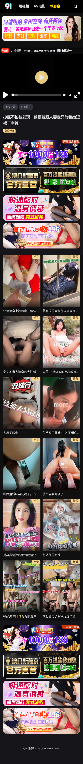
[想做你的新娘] (61, 525)
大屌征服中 (10, 433)
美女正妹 (10, 106)
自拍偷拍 (26, 106)
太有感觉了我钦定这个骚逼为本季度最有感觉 (61, 616)
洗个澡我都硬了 (53, 494)
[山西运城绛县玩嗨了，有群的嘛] (21, 464)
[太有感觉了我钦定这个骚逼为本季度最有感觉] (61, 586)
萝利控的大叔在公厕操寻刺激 (61, 311)
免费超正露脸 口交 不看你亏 (61, 433)
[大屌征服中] (21, 403)
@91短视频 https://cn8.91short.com (41, 748)
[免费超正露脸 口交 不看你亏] (61, 403)
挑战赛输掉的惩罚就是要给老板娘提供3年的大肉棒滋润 (21, 555)
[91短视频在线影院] (8, 6)
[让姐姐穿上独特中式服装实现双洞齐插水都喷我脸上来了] (21, 281)
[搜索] (75, 6)
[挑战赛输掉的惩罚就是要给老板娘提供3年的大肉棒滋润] (21, 525)
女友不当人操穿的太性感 (19, 372)
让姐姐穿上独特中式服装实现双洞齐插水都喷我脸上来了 (21, 311)
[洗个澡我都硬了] (61, 464)
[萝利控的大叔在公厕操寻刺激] (61, 281)
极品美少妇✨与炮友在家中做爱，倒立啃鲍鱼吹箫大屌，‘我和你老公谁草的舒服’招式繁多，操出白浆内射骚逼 (21, 616)
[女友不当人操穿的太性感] (21, 342)
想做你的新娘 (51, 555)
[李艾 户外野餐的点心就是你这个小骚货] (61, 342)
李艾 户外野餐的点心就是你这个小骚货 (61, 372)
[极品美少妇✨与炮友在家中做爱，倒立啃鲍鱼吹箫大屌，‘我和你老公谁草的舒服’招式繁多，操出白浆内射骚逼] (21, 586)
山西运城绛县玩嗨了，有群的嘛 (21, 494)
